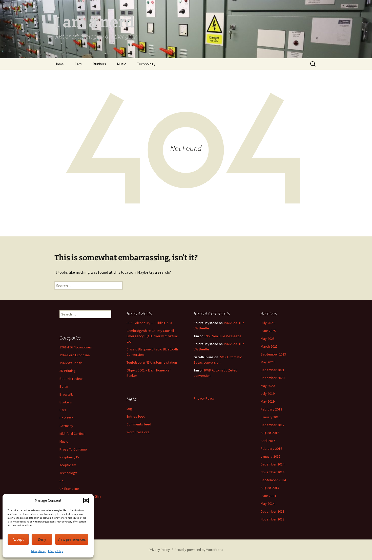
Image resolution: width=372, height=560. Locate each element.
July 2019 (268, 393)
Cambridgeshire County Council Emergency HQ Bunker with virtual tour (152, 336)
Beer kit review (70, 378)
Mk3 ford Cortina (72, 433)
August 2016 (270, 433)
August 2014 (270, 488)
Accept (18, 539)
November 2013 (272, 519)
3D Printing (67, 370)
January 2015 (270, 456)
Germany (66, 425)
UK (61, 480)
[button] (86, 500)
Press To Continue (73, 449)
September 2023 (273, 354)
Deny (42, 539)
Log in (131, 408)
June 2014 (268, 495)
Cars (78, 64)
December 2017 (272, 425)
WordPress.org (138, 432)
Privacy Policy (38, 551)
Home (59, 64)
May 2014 (268, 503)
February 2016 (271, 448)
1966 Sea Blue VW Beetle (222, 336)
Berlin (63, 386)
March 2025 (269, 346)
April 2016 (268, 440)
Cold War (66, 418)
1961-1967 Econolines (75, 347)
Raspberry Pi (69, 457)
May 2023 (268, 362)
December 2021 (272, 370)
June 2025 (268, 330)
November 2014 (272, 472)
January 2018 (270, 417)
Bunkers (99, 64)
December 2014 (272, 464)
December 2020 (272, 378)
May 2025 (268, 338)
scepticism (67, 465)
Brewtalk (66, 394)
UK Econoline (69, 488)
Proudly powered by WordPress (199, 549)
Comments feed (139, 424)
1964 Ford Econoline (74, 355)
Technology (146, 64)
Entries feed (136, 416)
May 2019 (268, 401)
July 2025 (268, 323)
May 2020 (268, 385)
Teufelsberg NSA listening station (152, 362)
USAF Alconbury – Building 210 (149, 323)
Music (121, 64)
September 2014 (273, 480)
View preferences (72, 539)
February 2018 (271, 409)
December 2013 (272, 511)
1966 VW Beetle (71, 363)
